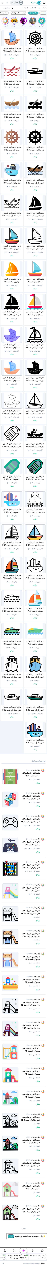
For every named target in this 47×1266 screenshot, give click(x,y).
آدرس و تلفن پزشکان (18, 13)
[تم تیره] (2, 3)
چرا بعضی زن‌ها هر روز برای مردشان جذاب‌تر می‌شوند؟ (13, 1256)
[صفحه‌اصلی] (42, 1250)
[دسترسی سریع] (33, 1250)
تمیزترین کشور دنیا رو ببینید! (34, 1256)
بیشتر (24, 1228)
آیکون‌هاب (37, 55)
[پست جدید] (23, 1250)
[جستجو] (7, 3)
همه (42, 13)
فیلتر (32, 8)
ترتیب (24, 8)
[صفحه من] (5, 1250)
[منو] (44, 3)
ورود (11, 1236)
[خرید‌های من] (14, 1250)
